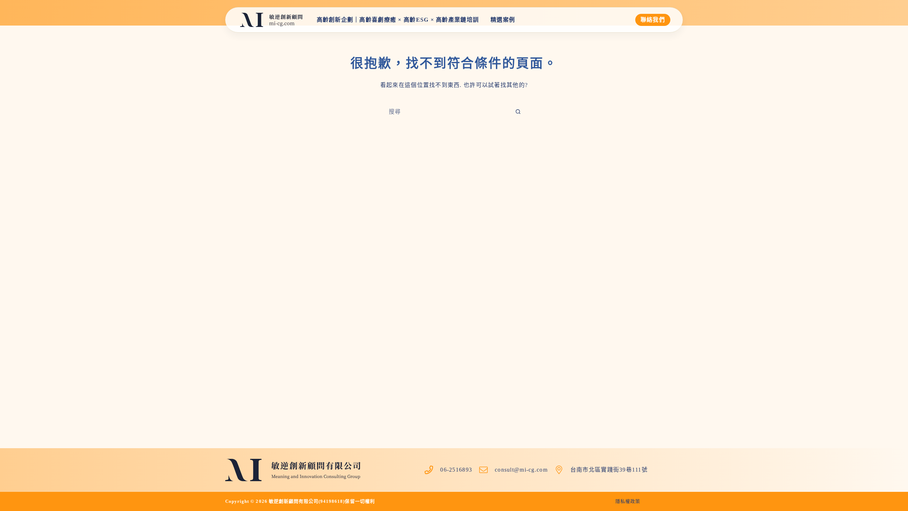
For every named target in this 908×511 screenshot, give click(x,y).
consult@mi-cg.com (521, 470)
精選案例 (503, 20)
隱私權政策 (627, 501)
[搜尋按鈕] (518, 112)
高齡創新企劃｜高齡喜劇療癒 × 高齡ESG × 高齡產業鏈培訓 (398, 20)
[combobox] (447, 112)
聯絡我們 (653, 20)
